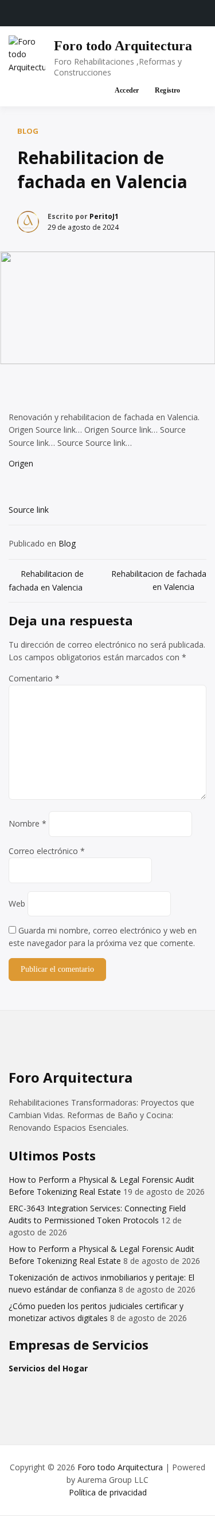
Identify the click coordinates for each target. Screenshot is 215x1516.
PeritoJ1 (104, 216)
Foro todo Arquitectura (123, 45)
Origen (21, 463)
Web (17, 903)
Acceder (127, 90)
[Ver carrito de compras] (93, 91)
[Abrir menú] (195, 90)
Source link (29, 509)
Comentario (34, 678)
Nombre (27, 823)
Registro (168, 90)
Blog (27, 131)
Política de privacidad (108, 1492)
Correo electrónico (47, 850)
